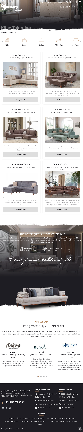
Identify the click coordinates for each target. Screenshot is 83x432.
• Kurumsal (10, 418)
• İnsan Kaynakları (72, 421)
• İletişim (40, 424)
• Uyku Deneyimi (51, 418)
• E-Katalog (26, 418)
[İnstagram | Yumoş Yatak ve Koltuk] (61, 6)
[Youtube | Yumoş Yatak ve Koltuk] (66, 6)
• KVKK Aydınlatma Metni (56, 421)
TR (67, 2)
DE (76, 2)
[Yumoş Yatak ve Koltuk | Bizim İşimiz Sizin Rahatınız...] (12, 8)
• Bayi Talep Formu (26, 421)
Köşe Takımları (16, 27)
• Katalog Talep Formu (11, 421)
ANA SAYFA (5, 33)
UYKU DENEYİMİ (47, 2)
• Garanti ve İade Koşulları (66, 418)
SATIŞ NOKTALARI (58, 2)
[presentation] (2, 41)
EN (71, 2)
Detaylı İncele (21, 100)
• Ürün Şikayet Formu (40, 421)
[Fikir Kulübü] (80, 428)
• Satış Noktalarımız (38, 418)
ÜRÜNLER (13, 33)
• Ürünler (18, 418)
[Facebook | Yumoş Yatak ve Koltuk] (63, 6)
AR (80, 2)
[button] (37, 376)
